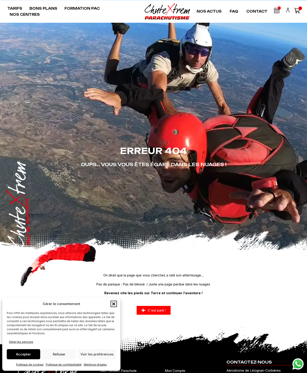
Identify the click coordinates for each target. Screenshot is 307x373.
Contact (256, 11)
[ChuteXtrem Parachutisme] (167, 11)
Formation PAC (82, 8)
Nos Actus (209, 11)
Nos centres (25, 14)
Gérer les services (21, 342)
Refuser (59, 354)
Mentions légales (95, 364)
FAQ (234, 11)
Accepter (23, 354)
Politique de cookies (30, 364)
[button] (113, 304)
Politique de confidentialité (64, 364)
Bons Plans (43, 8)
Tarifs (14, 8)
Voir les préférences (96, 354)
